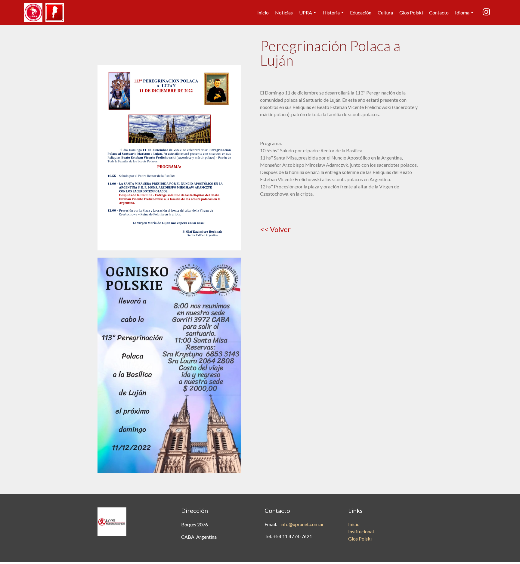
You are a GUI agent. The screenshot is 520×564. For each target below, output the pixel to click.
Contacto (439, 12)
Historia (331, 12)
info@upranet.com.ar (302, 524)
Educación (360, 12)
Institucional (361, 531)
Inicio (263, 12)
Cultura (385, 12)
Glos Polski (411, 12)
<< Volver (275, 229)
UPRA (305, 12)
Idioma (462, 12)
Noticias (284, 12)
